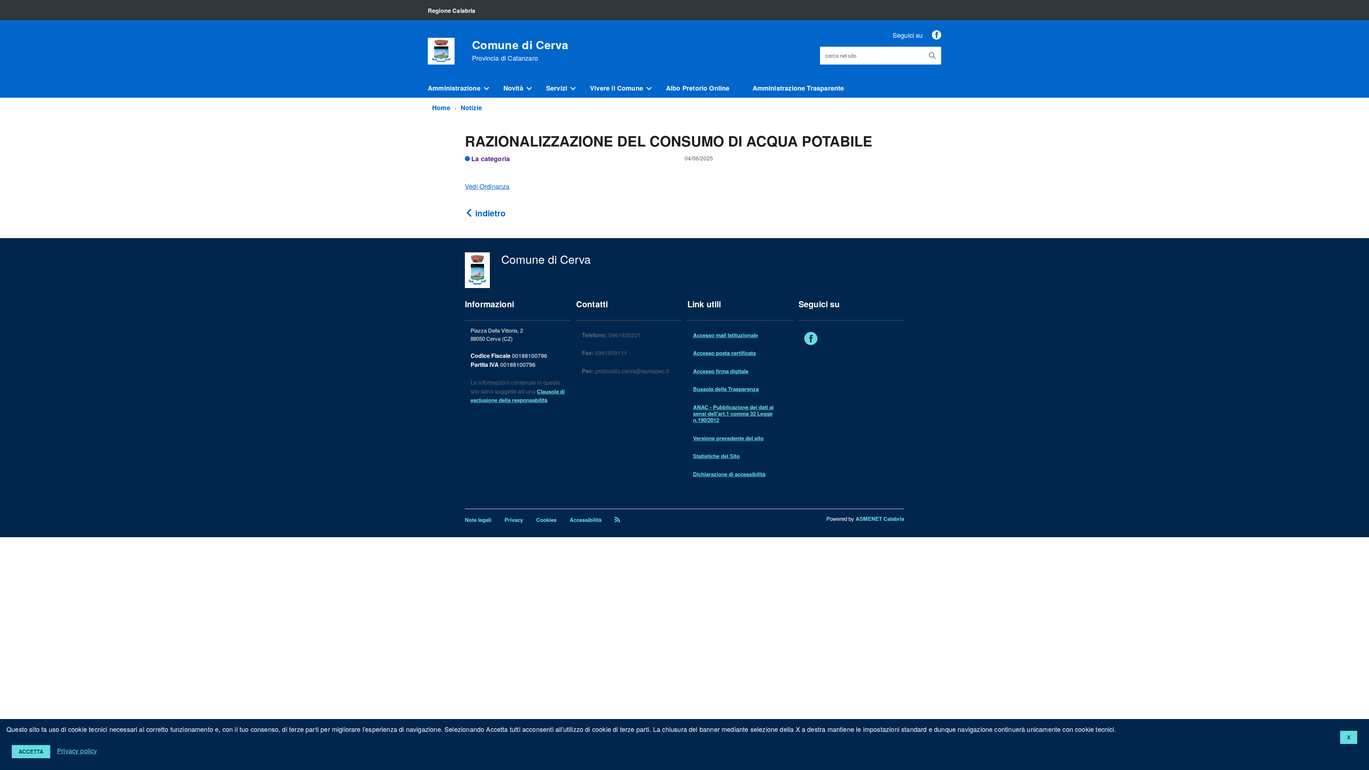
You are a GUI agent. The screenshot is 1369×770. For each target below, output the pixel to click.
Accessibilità (585, 520)
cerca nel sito (840, 56)
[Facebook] (936, 35)
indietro (489, 213)
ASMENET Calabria (880, 519)
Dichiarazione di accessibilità (729, 474)
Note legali (478, 520)
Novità (513, 88)
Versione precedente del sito (728, 438)
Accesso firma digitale (720, 371)
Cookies (546, 520)
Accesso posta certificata (724, 353)
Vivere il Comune (616, 88)
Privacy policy (77, 750)
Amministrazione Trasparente (798, 88)
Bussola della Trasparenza (726, 389)
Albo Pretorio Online (698, 88)
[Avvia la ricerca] (932, 56)
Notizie (471, 107)
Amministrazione (454, 88)
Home (441, 107)
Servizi (556, 88)
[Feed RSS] (617, 520)
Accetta (31, 751)
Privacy (513, 520)
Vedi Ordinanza (487, 186)
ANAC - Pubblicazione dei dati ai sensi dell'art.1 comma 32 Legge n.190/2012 (733, 413)
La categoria (490, 158)
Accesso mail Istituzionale (725, 335)
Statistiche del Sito (716, 456)
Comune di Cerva (520, 50)
